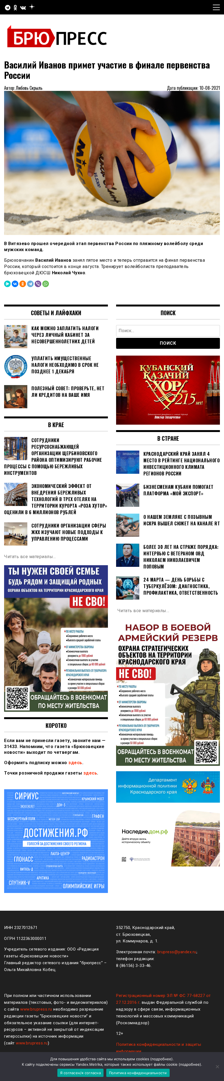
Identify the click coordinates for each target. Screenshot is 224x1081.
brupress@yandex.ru (176, 951)
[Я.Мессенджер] (7, 284)
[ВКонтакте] (15, 284)
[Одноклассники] (22, 284)
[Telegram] (30, 284)
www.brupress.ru (36, 1009)
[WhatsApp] (45, 284)
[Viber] (38, 284)
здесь (75, 762)
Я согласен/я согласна (80, 1073)
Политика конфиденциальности (138, 1073)
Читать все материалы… (30, 556)
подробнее (161, 1059)
